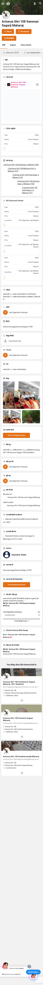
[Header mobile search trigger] (40, 3)
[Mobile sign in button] (34, 3)
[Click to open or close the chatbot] (33, 975)
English (13, 45)
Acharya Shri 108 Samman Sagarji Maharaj (19, 654)
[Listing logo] (6, 15)
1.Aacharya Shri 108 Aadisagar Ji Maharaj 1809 (21, 165)
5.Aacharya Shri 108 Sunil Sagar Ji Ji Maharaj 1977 (29, 190)
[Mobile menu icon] (3, 3)
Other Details (26, 45)
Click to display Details (16, 435)
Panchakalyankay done (16, 585)
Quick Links (32, 972)
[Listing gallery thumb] (21, 395)
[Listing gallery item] (12, 416)
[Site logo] (8, 3)
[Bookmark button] (22, 701)
